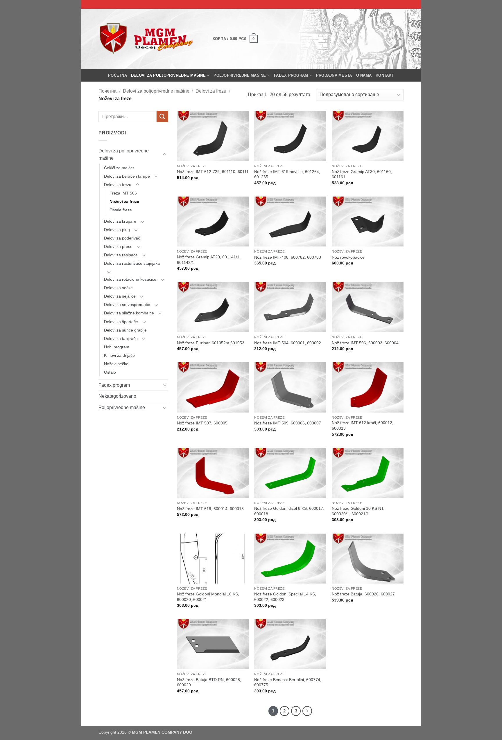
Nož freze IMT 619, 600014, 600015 (210, 508)
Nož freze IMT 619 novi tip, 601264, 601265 (287, 174)
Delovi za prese (118, 246)
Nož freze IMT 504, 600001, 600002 (287, 343)
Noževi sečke (116, 363)
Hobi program (116, 347)
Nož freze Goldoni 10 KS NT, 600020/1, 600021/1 (358, 511)
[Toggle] (164, 154)
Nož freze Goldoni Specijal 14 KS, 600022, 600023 (285, 597)
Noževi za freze (124, 201)
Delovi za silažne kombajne (129, 313)
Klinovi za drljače (119, 355)
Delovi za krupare (120, 221)
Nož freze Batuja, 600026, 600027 (363, 594)
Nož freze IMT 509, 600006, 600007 (287, 423)
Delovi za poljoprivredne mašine (168, 75)
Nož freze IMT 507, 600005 (202, 423)
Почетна (107, 91)
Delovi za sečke (118, 287)
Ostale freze (121, 210)
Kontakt (385, 75)
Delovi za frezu (211, 91)
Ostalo (110, 372)
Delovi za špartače (121, 321)
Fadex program (291, 75)
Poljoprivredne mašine (240, 75)
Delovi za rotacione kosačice (130, 279)
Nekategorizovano (117, 396)
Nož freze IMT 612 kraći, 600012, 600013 (362, 425)
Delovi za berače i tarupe (127, 176)
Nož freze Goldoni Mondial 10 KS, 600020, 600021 (208, 597)
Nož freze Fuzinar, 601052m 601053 (210, 343)
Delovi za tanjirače (121, 338)
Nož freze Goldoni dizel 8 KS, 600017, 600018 (289, 511)
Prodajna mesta (334, 75)
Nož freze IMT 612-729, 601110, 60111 (213, 171)
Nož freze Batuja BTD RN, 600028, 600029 (209, 682)
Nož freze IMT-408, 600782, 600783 (287, 257)
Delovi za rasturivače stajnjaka (132, 263)
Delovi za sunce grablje (125, 330)
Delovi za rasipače (121, 255)
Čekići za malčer (119, 167)
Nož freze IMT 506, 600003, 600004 (365, 343)
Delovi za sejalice (120, 296)
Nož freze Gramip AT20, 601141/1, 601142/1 (209, 260)
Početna (117, 75)
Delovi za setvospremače (127, 304)
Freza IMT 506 (123, 193)
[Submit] (162, 116)
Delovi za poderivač (122, 238)
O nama (364, 75)
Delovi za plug (117, 229)
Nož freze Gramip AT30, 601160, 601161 (362, 174)
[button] (235, 39)
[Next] (307, 711)
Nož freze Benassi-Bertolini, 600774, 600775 (287, 682)
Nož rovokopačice (348, 257)
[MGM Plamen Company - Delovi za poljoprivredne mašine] (148, 38)
